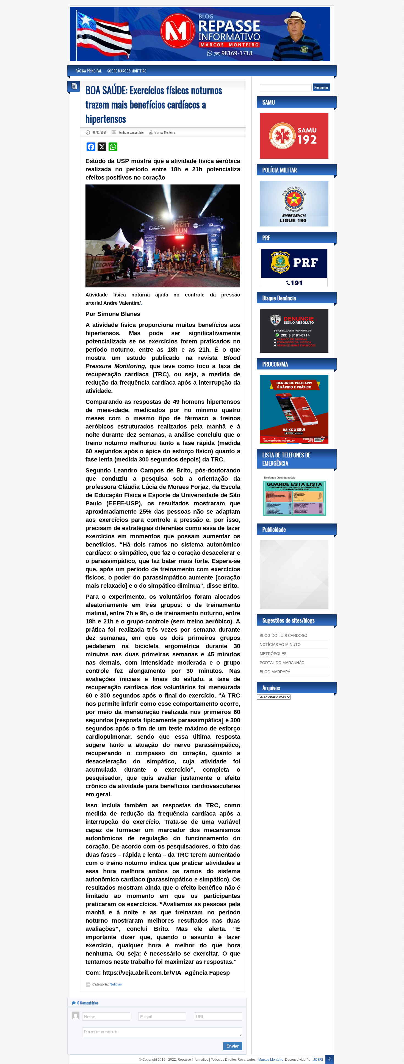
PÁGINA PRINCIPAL (89, 71)
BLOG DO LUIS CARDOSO (283, 635)
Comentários (87, 1003)
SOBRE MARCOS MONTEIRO (126, 71)
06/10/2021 (99, 132)
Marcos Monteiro (164, 132)
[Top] (330, 1060)
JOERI (318, 1060)
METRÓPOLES (273, 653)
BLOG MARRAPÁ (275, 672)
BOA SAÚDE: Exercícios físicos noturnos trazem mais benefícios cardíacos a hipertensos (153, 104)
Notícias (116, 984)
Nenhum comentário (130, 132)
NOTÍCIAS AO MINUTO (280, 644)
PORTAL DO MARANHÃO (282, 662)
